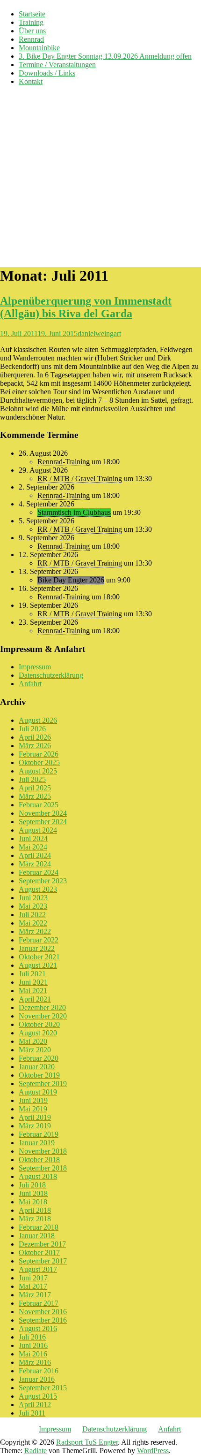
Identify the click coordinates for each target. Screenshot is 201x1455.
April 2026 (35, 737)
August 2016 (38, 1328)
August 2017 (38, 1269)
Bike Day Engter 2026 (70, 580)
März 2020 (35, 1050)
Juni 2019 (33, 1100)
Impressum (35, 667)
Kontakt (31, 81)
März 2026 (35, 746)
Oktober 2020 (39, 1024)
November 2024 (43, 813)
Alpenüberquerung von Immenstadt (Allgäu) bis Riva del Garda (86, 307)
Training (31, 22)
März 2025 (35, 796)
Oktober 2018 (39, 1160)
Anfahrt (30, 684)
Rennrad (31, 39)
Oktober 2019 (39, 1075)
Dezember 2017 (42, 1244)
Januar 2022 (37, 948)
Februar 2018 (38, 1227)
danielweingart (99, 333)
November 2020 (43, 1016)
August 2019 (38, 1092)
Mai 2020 (33, 1041)
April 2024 (35, 855)
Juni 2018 (33, 1193)
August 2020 (38, 1033)
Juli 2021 (32, 974)
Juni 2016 (33, 1345)
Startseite (32, 14)
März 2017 (35, 1295)
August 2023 (38, 889)
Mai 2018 (33, 1202)
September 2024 (43, 822)
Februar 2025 (38, 805)
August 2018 (38, 1176)
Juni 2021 (33, 982)
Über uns (32, 31)
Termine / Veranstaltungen (57, 65)
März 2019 (35, 1126)
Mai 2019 (33, 1109)
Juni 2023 (33, 898)
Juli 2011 (32, 1413)
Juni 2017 (33, 1278)
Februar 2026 (38, 754)
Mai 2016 (33, 1354)
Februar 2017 (38, 1303)
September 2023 (43, 881)
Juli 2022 (32, 915)
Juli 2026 (32, 729)
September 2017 (43, 1261)
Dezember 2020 (42, 1007)
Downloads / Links (47, 73)
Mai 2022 (33, 923)
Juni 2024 (33, 838)
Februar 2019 (38, 1134)
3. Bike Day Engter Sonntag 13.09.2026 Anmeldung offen (105, 56)
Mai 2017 (33, 1286)
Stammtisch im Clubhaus (74, 512)
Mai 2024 (33, 847)
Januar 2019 (37, 1143)
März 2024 (35, 864)
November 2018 (43, 1151)
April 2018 (35, 1210)
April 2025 (35, 788)
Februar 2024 (38, 872)
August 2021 (38, 965)
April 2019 (35, 1117)
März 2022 (35, 931)
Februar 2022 (38, 940)
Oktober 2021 (39, 957)
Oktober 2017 (39, 1252)
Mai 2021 (33, 991)
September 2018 (43, 1168)
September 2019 (43, 1083)
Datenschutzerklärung (51, 675)
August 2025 (38, 771)
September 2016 (43, 1320)
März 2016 (35, 1362)
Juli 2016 (32, 1337)
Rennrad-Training (63, 462)
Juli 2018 (32, 1185)
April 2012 (35, 1405)
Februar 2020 (38, 1058)
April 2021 (35, 999)
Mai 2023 (33, 906)
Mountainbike (39, 48)
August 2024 (38, 830)
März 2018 (35, 1219)
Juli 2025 (32, 779)
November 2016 (43, 1312)
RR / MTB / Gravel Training (79, 478)
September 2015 (43, 1388)
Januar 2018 (37, 1236)
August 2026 (38, 720)
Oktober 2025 (39, 762)
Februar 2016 (38, 1371)
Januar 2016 (37, 1379)
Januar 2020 (37, 1067)
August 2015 (38, 1396)
